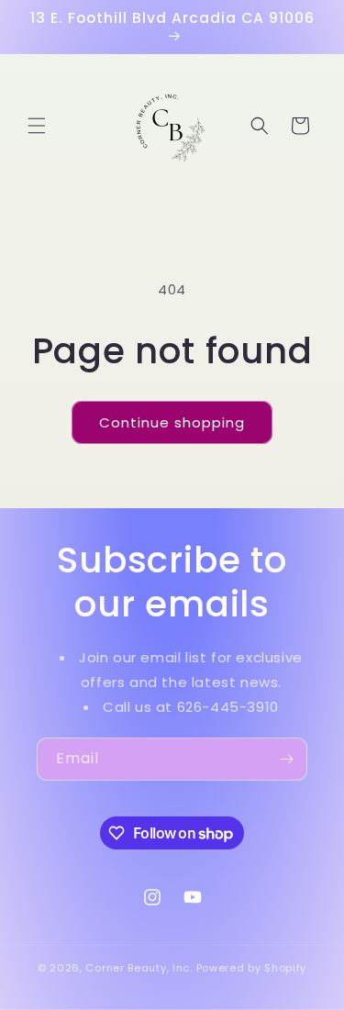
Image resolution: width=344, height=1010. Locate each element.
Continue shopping (172, 422)
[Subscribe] (286, 759)
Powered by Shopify (251, 967)
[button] (37, 125)
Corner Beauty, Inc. (138, 967)
